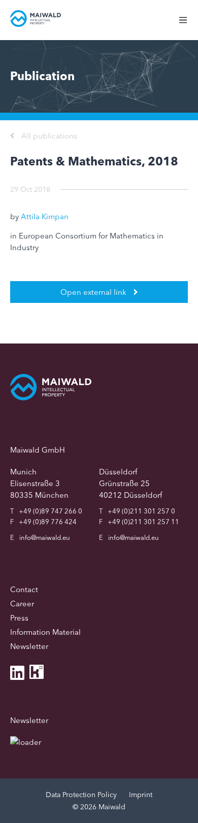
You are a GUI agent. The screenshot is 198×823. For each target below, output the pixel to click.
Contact (24, 589)
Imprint (140, 794)
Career (22, 603)
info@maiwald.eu (44, 537)
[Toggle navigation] (188, 25)
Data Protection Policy (81, 794)
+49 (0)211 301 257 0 (141, 511)
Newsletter (29, 646)
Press (19, 618)
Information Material (45, 632)
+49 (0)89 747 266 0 (50, 511)
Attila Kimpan (45, 216)
